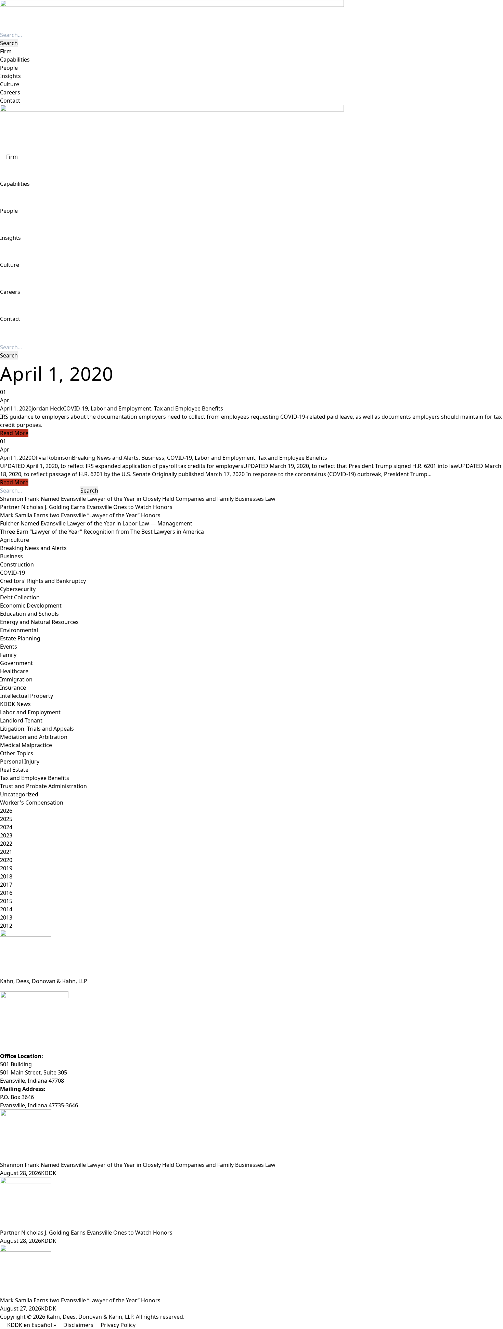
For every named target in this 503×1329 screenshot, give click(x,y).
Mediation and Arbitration (33, 737)
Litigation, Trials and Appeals (37, 728)
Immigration (16, 679)
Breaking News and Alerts (105, 457)
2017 (6, 884)
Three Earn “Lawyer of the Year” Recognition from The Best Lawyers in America (102, 531)
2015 (6, 901)
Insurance (13, 687)
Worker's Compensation (31, 802)
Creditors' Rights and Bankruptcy (43, 581)
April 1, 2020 (15, 408)
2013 (6, 917)
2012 (6, 925)
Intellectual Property (26, 696)
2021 (6, 852)
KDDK (48, 1173)
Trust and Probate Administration (43, 786)
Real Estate (14, 769)
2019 (6, 868)
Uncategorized (19, 794)
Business (152, 457)
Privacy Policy (118, 1325)
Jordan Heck (47, 408)
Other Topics (16, 753)
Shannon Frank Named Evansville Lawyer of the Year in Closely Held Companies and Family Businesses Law (137, 499)
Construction (17, 564)
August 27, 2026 (20, 1308)
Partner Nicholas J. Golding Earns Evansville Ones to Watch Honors (86, 507)
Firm (6, 51)
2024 (6, 827)
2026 (6, 811)
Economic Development (31, 605)
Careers (10, 92)
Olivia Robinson (51, 457)
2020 (6, 860)
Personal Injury (19, 761)
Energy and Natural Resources (39, 622)
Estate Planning (20, 638)
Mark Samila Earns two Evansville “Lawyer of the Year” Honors (80, 515)
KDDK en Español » (31, 1325)
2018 (6, 876)
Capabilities (15, 59)
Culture (9, 84)
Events (8, 646)
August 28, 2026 (20, 1173)
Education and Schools (29, 613)
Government (16, 663)
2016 (6, 893)
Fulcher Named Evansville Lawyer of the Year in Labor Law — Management (96, 523)
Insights (10, 76)
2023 (6, 835)
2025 (6, 819)
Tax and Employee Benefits (188, 408)
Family (8, 655)
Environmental (19, 630)
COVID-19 (75, 408)
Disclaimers (78, 1325)
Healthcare (14, 671)
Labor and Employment (121, 408)
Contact (10, 100)
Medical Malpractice (26, 745)
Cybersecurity (18, 589)
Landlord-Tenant (21, 720)
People (9, 67)
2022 (6, 843)
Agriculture (14, 540)
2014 (6, 909)
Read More (14, 433)
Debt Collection (20, 597)
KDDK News (15, 704)
